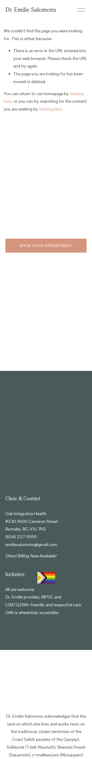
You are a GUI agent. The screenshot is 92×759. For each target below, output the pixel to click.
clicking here (50, 109)
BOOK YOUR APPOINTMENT (46, 246)
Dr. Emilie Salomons (30, 10)
